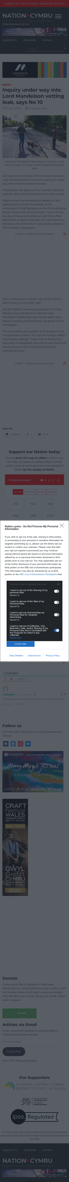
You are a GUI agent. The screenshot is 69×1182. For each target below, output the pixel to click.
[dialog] (34, 591)
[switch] (56, 591)
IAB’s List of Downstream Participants (38, 574)
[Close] (63, 527)
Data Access (34, 655)
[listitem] (34, 584)
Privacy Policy (53, 655)
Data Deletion (16, 655)
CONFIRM (20, 644)
